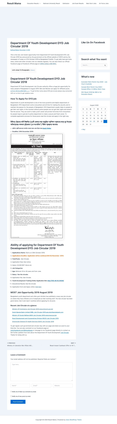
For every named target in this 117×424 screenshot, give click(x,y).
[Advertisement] (58, 20)
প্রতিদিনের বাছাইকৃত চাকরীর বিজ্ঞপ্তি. (48, 64)
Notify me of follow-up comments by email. (24, 391)
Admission (66, 3)
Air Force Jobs (104, 3)
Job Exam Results (78, 3)
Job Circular (65, 332)
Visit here (38, 287)
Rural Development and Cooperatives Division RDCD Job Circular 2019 (35, 318)
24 (90, 121)
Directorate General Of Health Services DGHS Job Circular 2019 (33, 321)
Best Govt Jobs (91, 3)
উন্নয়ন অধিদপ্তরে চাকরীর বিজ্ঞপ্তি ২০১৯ (20, 91)
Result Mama (14, 3)
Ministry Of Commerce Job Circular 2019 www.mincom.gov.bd (32, 309)
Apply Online (46, 128)
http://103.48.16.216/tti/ (55, 281)
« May (83, 129)
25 (94, 121)
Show (32, 70)
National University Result (51, 3)
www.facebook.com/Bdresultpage (22, 330)
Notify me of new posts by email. (21, 396)
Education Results (33, 3)
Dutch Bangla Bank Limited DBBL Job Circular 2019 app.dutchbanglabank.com (37, 312)
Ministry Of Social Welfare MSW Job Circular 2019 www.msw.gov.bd (34, 315)
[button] (39, 3)
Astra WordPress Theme (73, 420)
